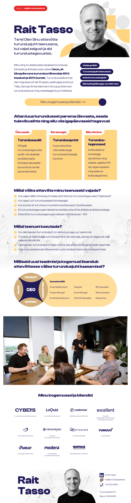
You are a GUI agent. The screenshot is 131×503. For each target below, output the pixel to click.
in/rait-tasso (110, 475)
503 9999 (113, 484)
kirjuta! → (30, 8)
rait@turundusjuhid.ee (115, 479)
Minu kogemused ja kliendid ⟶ (63, 102)
